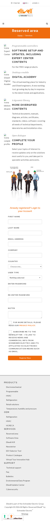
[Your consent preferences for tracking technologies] (4, 516)
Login (35, 3)
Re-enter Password (19, 295)
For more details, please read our (25, 324)
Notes (11, 308)
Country (13, 261)
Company (13, 250)
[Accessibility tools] (11, 516)
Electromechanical (13, 387)
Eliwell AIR (10, 442)
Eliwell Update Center (15, 485)
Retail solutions (12, 404)
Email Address (15, 239)
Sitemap (24, 514)
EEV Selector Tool (13, 451)
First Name (14, 217)
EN (26, 3)
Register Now (25, 358)
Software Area (12, 438)
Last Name (13, 228)
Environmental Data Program (18, 480)
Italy (15, 3)
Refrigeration (11, 400)
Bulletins (9, 476)
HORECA (10, 425)
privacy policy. (27, 325)
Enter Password (17, 284)
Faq (7, 472)
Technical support (13, 468)
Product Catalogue (14, 455)
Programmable (12, 391)
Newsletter (11, 446)
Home (20, 35)
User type (13, 273)
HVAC (8, 396)
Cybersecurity (12, 489)
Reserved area (12, 433)
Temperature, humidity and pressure (21, 409)
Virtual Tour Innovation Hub (17, 459)
